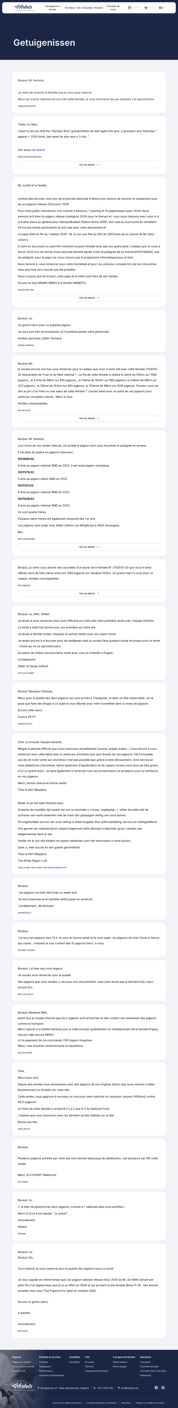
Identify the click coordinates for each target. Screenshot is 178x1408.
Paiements (145, 1375)
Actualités (74, 1362)
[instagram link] (163, 1387)
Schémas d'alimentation (51, 1375)
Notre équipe (120, 1366)
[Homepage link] (24, 7)
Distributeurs (46, 1370)
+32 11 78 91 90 (105, 1388)
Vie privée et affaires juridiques (67, 1403)
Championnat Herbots (96, 1370)
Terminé (89, 1366)
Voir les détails (87, 164)
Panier (149, 7)
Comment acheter (149, 1366)
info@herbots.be (129, 1388)
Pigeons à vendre (21, 1362)
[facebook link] (156, 1387)
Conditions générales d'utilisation (101, 1403)
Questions (145, 1357)
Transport (145, 1362)
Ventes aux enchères (23, 1366)
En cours (89, 1362)
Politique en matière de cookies (150, 1403)
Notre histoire (120, 1362)
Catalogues (45, 1366)
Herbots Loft (18, 1370)
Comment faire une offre (153, 1370)
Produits (43, 1362)
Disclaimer (126, 1403)
